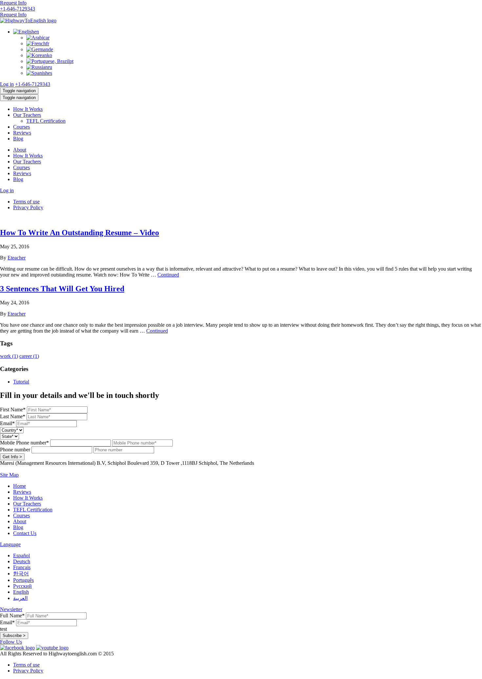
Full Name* (12, 615)
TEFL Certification (46, 121)
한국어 (21, 573)
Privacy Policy (28, 207)
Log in (7, 84)
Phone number (15, 449)
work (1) (9, 356)
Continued (168, 275)
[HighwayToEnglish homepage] (28, 20)
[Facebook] (17, 647)
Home (19, 486)
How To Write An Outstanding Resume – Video (79, 232)
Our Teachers (27, 115)
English (21, 592)
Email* (7, 423)
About (19, 150)
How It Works (28, 109)
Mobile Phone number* (24, 442)
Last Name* (12, 416)
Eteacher (17, 257)
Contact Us (24, 533)
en (36, 31)
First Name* (13, 409)
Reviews (22, 132)
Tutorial (21, 381)
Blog (18, 138)
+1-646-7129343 (17, 8)
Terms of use (26, 201)
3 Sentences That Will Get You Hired (62, 288)
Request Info (13, 3)
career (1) (29, 356)
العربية (20, 598)
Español (21, 555)
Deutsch (21, 561)
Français (21, 567)
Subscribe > (14, 635)
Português (23, 580)
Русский (22, 586)
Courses (21, 127)
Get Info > (12, 456)
